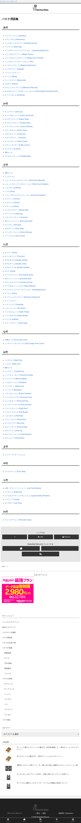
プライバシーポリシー (14, 813)
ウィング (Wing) (11, 76)
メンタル (7, 715)
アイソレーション (15, 36)
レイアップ (12, 499)
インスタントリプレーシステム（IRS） (20, 62)
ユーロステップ (15, 471)
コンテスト (12, 149)
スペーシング (14, 214)
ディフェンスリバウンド (22, 297)
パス (6, 704)
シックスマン (10, 176)
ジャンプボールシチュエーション (25, 195)
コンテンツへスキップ (8, 1)
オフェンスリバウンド (21, 87)
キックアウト (13, 112)
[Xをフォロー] (59, 548)
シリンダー (13, 188)
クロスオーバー (15, 134)
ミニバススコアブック (10, 622)
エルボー (11, 84)
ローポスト (13, 503)
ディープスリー (11, 301)
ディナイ (11, 293)
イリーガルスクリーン (19, 54)
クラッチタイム (16, 130)
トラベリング (14, 304)
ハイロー (12, 364)
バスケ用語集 (7, 637)
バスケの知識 (7, 648)
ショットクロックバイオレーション (27, 184)
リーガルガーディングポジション (27, 496)
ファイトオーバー (16, 408)
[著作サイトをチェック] (21, 548)
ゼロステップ (14, 228)
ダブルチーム (15, 264)
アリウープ (13, 47)
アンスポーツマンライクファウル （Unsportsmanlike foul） (27, 50)
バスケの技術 (7, 679)
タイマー (11, 252)
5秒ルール (8, 152)
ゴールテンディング (18, 156)
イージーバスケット (12, 73)
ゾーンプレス (15, 236)
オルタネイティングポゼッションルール (31, 91)
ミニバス (7, 673)
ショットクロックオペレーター (25, 180)
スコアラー (12, 202)
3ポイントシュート (18, 221)
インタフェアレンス (20, 65)
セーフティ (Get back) (13, 225)
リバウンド (13, 492)
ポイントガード (16, 427)
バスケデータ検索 (9, 632)
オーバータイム (15, 95)
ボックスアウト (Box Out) (14, 423)
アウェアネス (15, 39)
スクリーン (12, 199)
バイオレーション (15, 382)
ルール (6, 658)
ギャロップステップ (17, 123)
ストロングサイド (16, 210)
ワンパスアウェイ (18, 520)
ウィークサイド (15, 80)
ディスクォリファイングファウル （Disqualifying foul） (26, 290)
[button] (75, 431)
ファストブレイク (16, 412)
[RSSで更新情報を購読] (40, 554)
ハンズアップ (14, 371)
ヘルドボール (14, 416)
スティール (12, 206)
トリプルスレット (17, 312)
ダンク (10, 271)
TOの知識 (8, 663)
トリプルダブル (16, 315)
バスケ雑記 (6, 720)
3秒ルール (8, 173)
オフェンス (8, 684)
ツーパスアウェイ (19, 275)
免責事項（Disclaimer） (66, 813)
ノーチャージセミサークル (24, 343)
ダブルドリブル (17, 267)
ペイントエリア (15, 419)
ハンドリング (16, 379)
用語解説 (7, 668)
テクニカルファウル (18, 282)
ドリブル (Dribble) (11, 319)
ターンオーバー (15, 256)
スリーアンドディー (16, 217)
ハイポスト (13, 360)
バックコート (14, 386)
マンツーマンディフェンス (15, 455)
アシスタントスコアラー (21, 43)
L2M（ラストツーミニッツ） (23, 488)
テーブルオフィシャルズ (20, 286)
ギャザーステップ (17, 119)
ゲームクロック (16, 141)
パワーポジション (18, 393)
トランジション (15, 308)
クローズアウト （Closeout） (16, 138)
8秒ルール (8, 368)
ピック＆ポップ (16, 401)
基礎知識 (7, 653)
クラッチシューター (19, 126)
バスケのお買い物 (9, 643)
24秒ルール (16, 340)
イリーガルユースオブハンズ (24, 58)
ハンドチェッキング (19, 375)
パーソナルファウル (18, 397)
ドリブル (7, 699)
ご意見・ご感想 (40, 813)
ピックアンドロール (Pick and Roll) (18, 404)
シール (10, 191)
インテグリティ (14, 69)
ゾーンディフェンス (18, 232)
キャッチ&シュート (19, 115)
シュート (7, 694)
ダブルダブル (16, 260)
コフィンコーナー (17, 145)
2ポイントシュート (18, 278)
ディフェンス (9, 689)
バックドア (13, 390)
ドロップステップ (16, 323)
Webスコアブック (9, 627)
